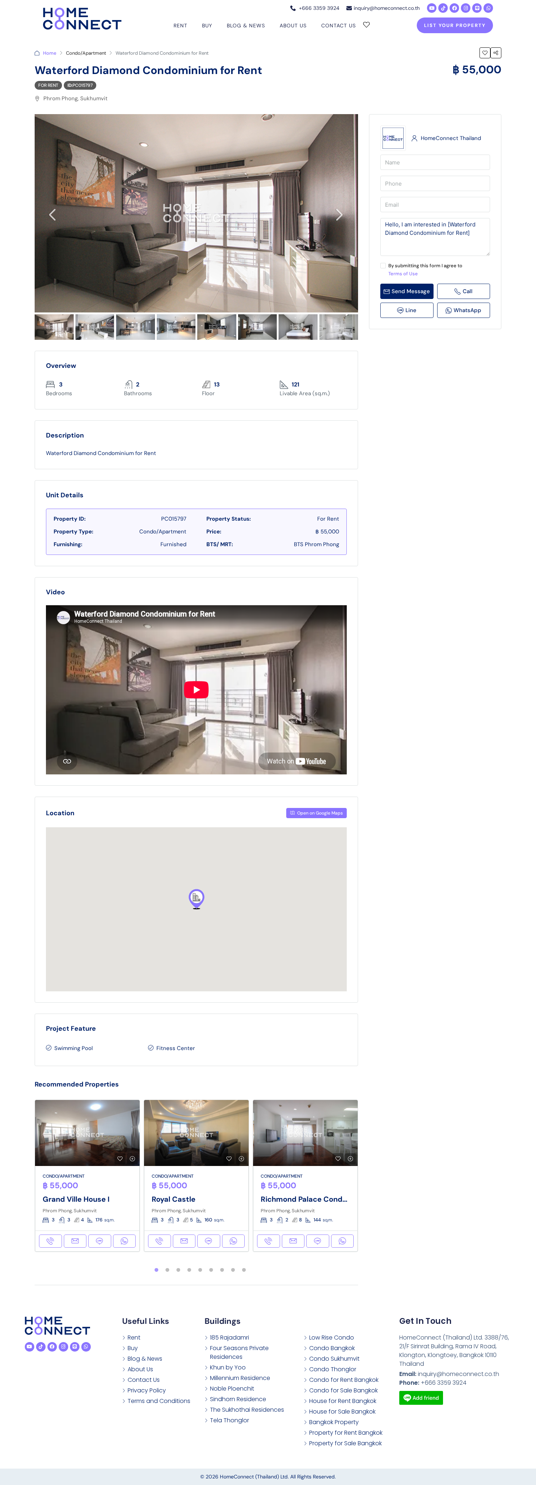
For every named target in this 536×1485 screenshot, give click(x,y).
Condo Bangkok (332, 1348)
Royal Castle (173, 1199)
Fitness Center (175, 1048)
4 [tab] (189, 1270)
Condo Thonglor (332, 1369)
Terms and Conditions (159, 1401)
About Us (293, 25)
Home (50, 53)
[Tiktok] (443, 8)
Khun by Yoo (228, 1367)
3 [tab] (178, 1270)
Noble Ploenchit (232, 1388)
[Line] (477, 8)
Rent (180, 25)
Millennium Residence (240, 1378)
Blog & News (246, 25)
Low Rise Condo (331, 1337)
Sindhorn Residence (238, 1399)
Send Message (411, 291)
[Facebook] (454, 8)
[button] (197, 899)
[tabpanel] (87, 1176)
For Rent (48, 85)
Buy (207, 25)
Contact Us (338, 25)
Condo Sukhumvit (334, 1358)
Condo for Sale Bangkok (343, 1390)
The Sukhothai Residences (247, 1410)
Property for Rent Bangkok (345, 1432)
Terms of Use (403, 274)
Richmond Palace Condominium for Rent (332, 1199)
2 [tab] (167, 1270)
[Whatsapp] (488, 8)
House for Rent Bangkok (342, 1401)
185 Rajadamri (229, 1337)
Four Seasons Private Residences (239, 1352)
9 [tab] (244, 1270)
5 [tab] (200, 1270)
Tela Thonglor (229, 1420)
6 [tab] (211, 1270)
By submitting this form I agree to (425, 270)
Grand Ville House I (76, 1199)
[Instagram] (465, 8)
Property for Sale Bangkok (345, 1443)
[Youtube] (431, 8)
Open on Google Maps (319, 813)
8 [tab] (233, 1270)
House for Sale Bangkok (342, 1411)
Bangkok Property (334, 1422)
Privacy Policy (147, 1390)
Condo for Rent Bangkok (343, 1380)
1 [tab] (156, 1270)
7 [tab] (222, 1270)
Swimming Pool (73, 1048)
